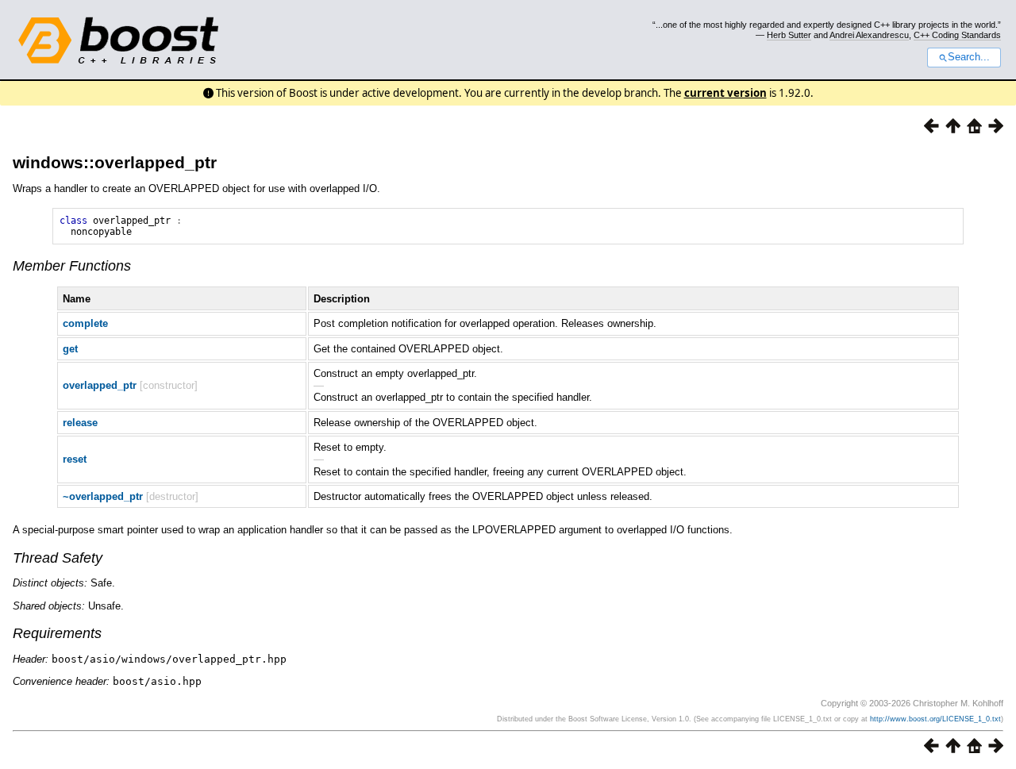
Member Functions (72, 266)
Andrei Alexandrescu (869, 35)
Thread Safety (57, 558)
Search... (969, 57)
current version (725, 93)
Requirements (57, 633)
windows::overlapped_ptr (115, 162)
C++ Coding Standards (957, 35)
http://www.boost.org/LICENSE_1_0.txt (935, 719)
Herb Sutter (789, 35)
